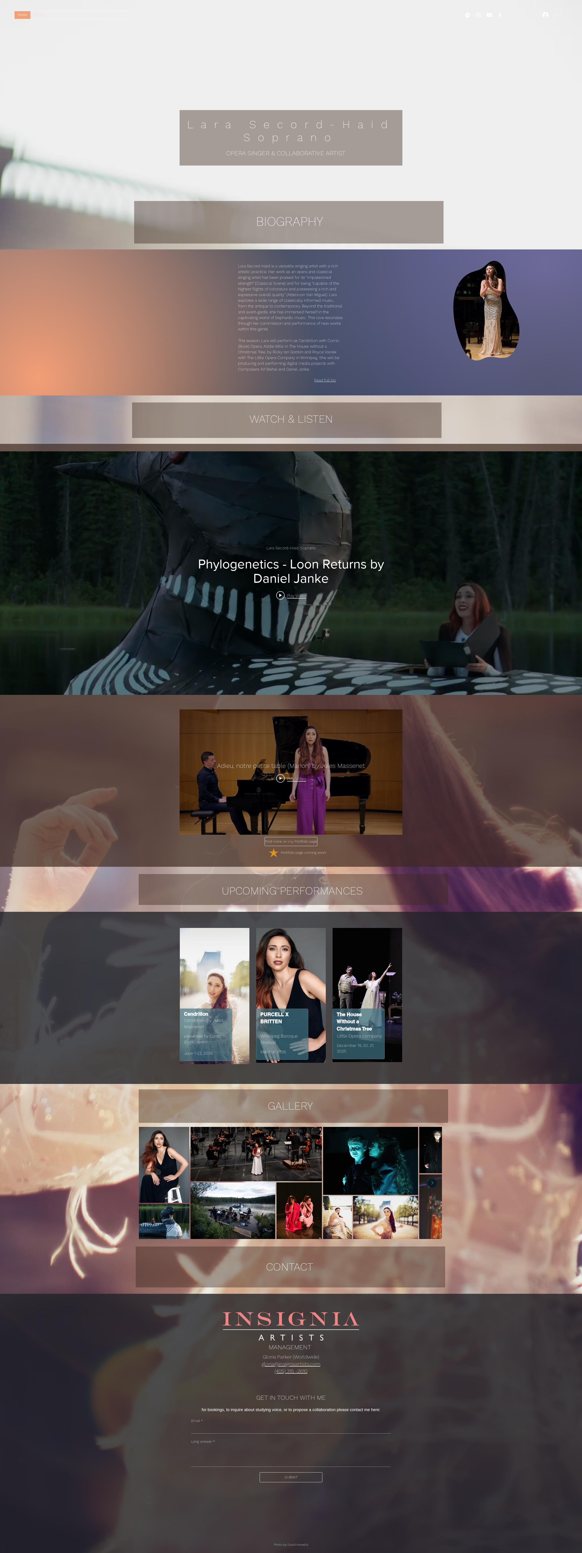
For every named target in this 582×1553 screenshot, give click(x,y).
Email (197, 1421)
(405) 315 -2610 (291, 1371)
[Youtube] (489, 15)
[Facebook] (500, 15)
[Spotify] (467, 15)
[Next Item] (432, 1183)
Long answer (203, 1441)
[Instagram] (478, 15)
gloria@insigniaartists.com (291, 1364)
